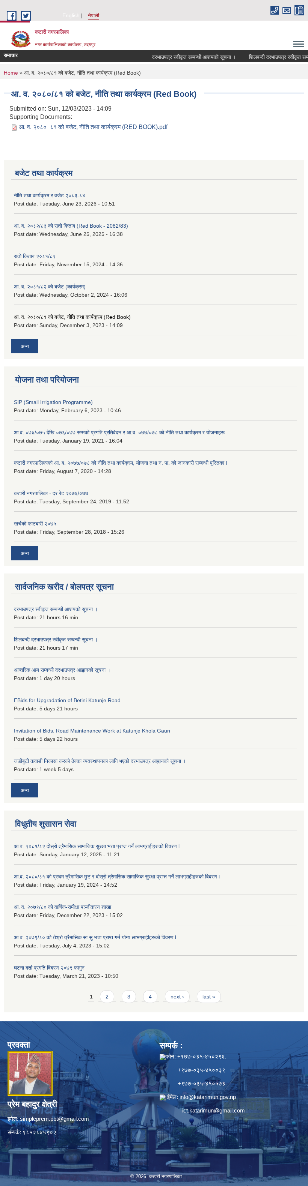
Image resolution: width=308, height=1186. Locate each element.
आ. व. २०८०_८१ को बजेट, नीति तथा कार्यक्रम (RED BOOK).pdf (93, 127)
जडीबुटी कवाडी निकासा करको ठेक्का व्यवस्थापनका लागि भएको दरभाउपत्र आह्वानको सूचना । (100, 761)
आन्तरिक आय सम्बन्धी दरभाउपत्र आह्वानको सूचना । (62, 670)
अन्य (25, 346)
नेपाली (93, 15)
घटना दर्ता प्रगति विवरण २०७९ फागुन (49, 968)
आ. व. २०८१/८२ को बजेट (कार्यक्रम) (50, 287)
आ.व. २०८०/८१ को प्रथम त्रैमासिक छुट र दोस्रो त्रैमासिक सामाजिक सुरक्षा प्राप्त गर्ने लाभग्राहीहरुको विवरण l (117, 877)
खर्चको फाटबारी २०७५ (35, 524)
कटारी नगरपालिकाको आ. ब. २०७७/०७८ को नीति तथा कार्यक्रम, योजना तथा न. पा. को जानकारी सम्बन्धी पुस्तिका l (120, 463)
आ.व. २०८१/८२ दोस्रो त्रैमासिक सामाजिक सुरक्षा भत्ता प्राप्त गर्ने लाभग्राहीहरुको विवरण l (97, 846)
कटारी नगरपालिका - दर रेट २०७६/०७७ (51, 493)
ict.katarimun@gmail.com (213, 1110)
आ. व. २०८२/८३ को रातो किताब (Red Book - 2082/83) (71, 226)
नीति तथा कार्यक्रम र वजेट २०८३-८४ (49, 195)
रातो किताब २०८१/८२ (35, 256)
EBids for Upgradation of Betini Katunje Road (67, 700)
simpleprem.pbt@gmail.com (54, 1118)
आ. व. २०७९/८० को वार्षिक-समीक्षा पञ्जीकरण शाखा (62, 907)
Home (11, 73)
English (71, 15)
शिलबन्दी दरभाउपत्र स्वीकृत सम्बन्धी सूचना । (56, 640)
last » (208, 997)
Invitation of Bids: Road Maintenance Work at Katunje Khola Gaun (92, 731)
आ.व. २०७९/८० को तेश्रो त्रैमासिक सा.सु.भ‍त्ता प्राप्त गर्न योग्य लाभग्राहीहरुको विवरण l (95, 937)
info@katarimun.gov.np (208, 1097)
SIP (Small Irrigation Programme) (53, 402)
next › (177, 997)
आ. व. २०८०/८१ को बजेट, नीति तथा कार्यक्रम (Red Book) (72, 317)
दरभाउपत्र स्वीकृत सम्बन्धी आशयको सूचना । (180, 57)
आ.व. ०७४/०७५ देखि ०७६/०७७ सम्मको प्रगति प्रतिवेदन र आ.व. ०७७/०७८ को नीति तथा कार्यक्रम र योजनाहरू (119, 432)
